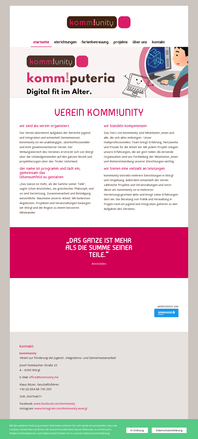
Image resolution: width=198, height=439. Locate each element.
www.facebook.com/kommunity (54, 403)
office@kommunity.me (43, 377)
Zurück (18, 72)
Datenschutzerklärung (169, 430)
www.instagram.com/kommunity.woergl (61, 408)
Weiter (179, 72)
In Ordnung (137, 430)
